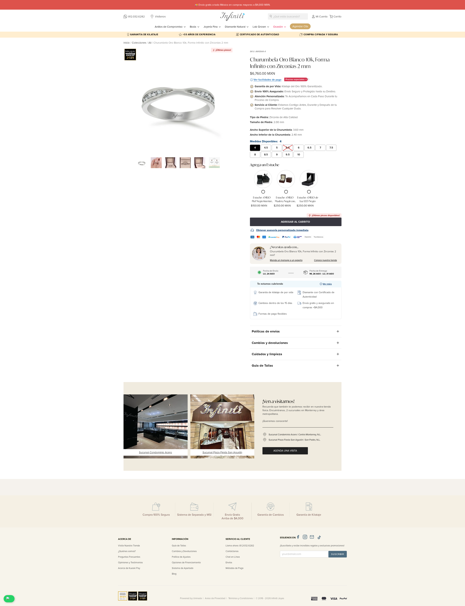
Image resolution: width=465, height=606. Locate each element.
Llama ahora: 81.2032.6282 (240, 545)
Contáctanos (232, 551)
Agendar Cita (300, 26)
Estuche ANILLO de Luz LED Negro (307, 199)
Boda (193, 26)
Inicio (127, 42)
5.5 (288, 147)
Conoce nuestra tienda (325, 260)
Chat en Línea (233, 556)
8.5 (266, 154)
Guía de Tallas (179, 545)
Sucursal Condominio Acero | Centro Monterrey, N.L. (295, 434)
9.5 (288, 154)
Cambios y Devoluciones (184, 551)
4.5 (266, 147)
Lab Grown (260, 26)
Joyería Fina (210, 26)
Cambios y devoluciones (270, 343)
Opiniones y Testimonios (130, 562)
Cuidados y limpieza (267, 354)
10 (298, 154)
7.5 (331, 147)
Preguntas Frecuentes (129, 556)
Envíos (229, 562)
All (149, 42)
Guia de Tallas (262, 366)
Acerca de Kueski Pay (129, 568)
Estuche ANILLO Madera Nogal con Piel (285, 199)
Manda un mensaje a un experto (286, 260)
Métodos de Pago (234, 568)
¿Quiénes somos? (127, 551)
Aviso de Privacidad (215, 598)
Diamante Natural (235, 26)
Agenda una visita (285, 450)
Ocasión (278, 26)
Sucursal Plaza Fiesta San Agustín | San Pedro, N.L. (294, 439)
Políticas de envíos (266, 331)
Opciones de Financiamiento (186, 562)
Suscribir (337, 554)
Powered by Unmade (191, 598)
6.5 (310, 147)
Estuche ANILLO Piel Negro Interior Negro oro (262, 199)
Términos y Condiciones (240, 598)
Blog (174, 573)
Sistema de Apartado (182, 568)
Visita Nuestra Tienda (129, 545)
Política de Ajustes (181, 556)
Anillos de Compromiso (169, 26)
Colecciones (139, 42)
